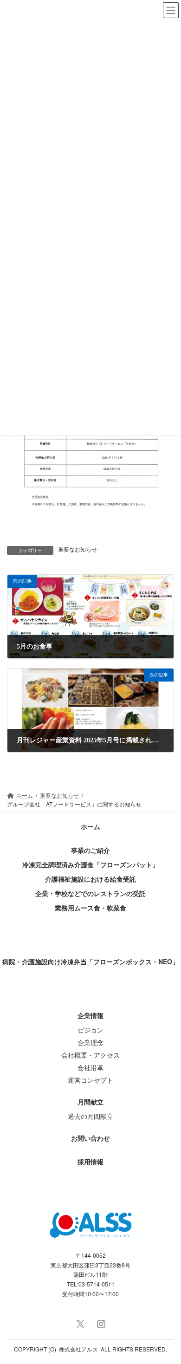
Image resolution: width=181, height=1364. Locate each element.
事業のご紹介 (90, 850)
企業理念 (90, 1042)
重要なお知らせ (77, 549)
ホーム (90, 826)
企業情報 (90, 1015)
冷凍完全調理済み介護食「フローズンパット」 (90, 864)
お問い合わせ (90, 1138)
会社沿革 (90, 1067)
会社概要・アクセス (90, 1054)
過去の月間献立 (90, 1116)
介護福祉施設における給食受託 (90, 878)
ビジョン (90, 1029)
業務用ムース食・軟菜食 (90, 907)
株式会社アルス (78, 1349)
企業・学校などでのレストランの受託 (90, 893)
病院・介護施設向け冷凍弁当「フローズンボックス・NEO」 (90, 961)
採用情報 (90, 1161)
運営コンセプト (90, 1080)
